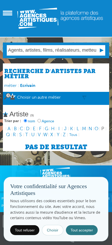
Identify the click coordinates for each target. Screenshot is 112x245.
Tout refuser (25, 230)
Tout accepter (82, 230)
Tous (73, 135)
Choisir (52, 230)
